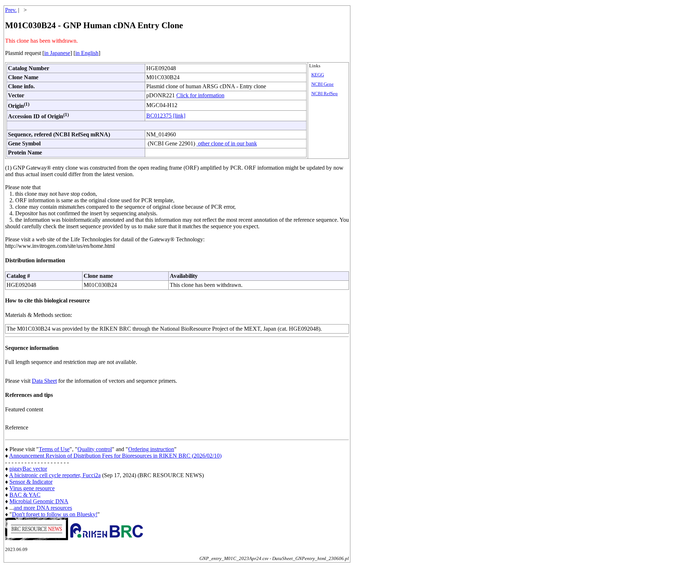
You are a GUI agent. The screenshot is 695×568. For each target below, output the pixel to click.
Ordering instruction (151, 449)
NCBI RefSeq (324, 93)
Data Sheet (44, 381)
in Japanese (57, 53)
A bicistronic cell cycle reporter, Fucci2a (55, 475)
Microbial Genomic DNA (38, 501)
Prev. (11, 10)
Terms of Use (54, 449)
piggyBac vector (28, 469)
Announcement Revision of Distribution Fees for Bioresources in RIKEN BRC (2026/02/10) (115, 456)
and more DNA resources (43, 508)
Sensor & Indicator (30, 482)
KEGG (317, 74)
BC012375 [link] (165, 116)
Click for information (200, 95)
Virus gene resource (32, 488)
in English (86, 53)
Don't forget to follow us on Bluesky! (54, 514)
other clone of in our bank (227, 143)
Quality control (94, 449)
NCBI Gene (322, 84)
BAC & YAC (25, 495)
